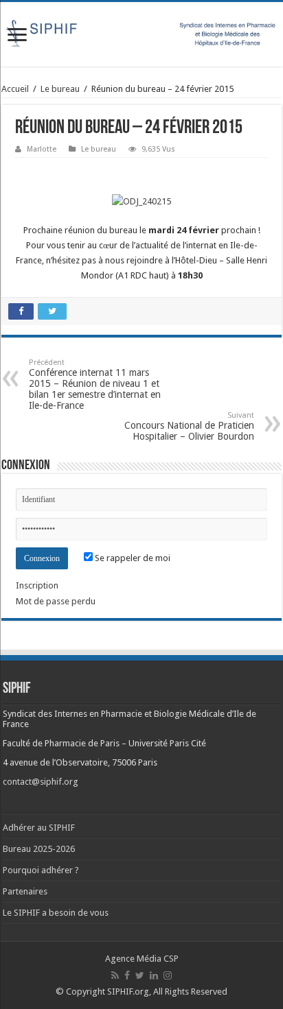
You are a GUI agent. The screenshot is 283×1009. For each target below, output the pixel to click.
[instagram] (167, 975)
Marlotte (41, 149)
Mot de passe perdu (55, 601)
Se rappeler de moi (131, 558)
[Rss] (115, 975)
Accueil (15, 89)
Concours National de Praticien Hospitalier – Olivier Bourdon (189, 426)
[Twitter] (140, 975)
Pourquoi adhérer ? (41, 870)
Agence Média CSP (142, 958)
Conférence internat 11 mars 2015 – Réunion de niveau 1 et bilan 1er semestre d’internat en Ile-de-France (95, 384)
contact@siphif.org (40, 781)
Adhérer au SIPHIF (39, 827)
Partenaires (25, 891)
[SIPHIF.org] (141, 32)
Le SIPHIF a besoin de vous (56, 912)
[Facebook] (127, 975)
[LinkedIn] (153, 975)
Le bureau (60, 89)
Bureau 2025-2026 (39, 849)
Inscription (37, 585)
